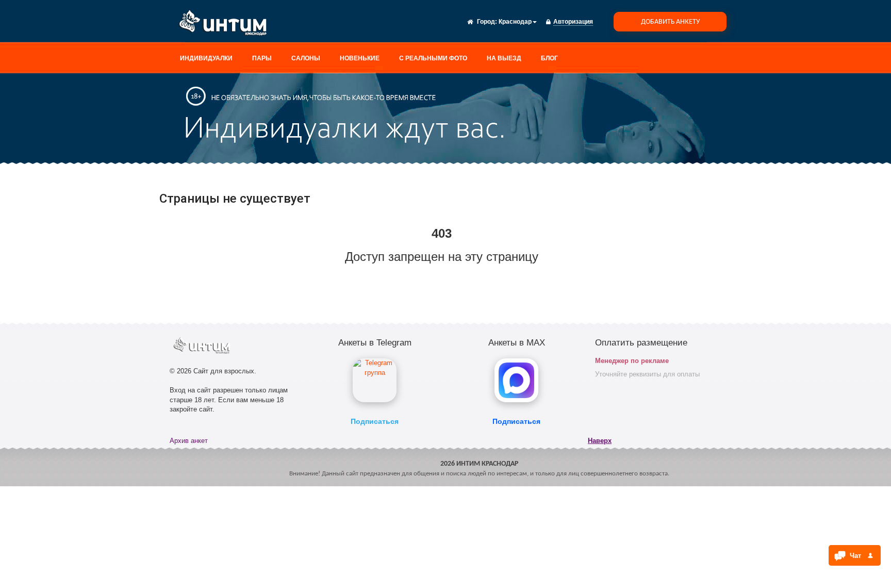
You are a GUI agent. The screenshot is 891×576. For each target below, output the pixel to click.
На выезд (504, 58)
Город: (487, 22)
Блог (549, 58)
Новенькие (360, 58)
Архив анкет (189, 441)
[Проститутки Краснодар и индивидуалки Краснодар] (226, 25)
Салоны (305, 58)
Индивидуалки (206, 58)
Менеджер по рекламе (632, 361)
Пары (262, 58)
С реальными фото (433, 58)
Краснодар (515, 22)
